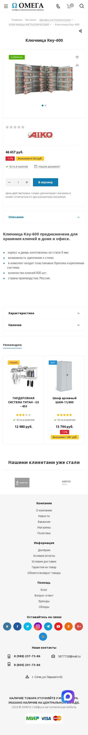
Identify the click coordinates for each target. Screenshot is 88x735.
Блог (44, 589)
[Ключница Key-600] (44, 79)
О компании (44, 510)
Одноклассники (68, 626)
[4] (19, 127)
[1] (7, 127)
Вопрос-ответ (44, 595)
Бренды (44, 601)
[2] (11, 127)
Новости (44, 516)
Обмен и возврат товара (44, 573)
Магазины (44, 527)
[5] (23, 127)
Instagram (38, 626)
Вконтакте (7, 626)
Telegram (48, 626)
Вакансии (44, 521)
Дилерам (44, 550)
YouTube (58, 626)
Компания (44, 503)
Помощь (44, 582)
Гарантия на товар (44, 567)
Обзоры (44, 607)
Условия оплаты (44, 555)
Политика (44, 533)
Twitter (28, 626)
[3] (15, 127)
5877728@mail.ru (69, 656)
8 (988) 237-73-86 (27, 656)
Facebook (17, 626)
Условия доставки (44, 561)
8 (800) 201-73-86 (27, 665)
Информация (44, 543)
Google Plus (79, 626)
